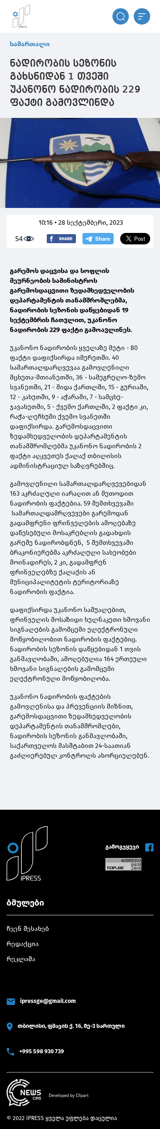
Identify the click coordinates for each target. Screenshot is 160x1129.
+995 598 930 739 (41, 1051)
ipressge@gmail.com (48, 1001)
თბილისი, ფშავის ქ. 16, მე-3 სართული (71, 1026)
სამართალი (30, 44)
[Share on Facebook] (61, 238)
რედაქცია (23, 944)
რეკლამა (21, 959)
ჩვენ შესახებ (28, 929)
